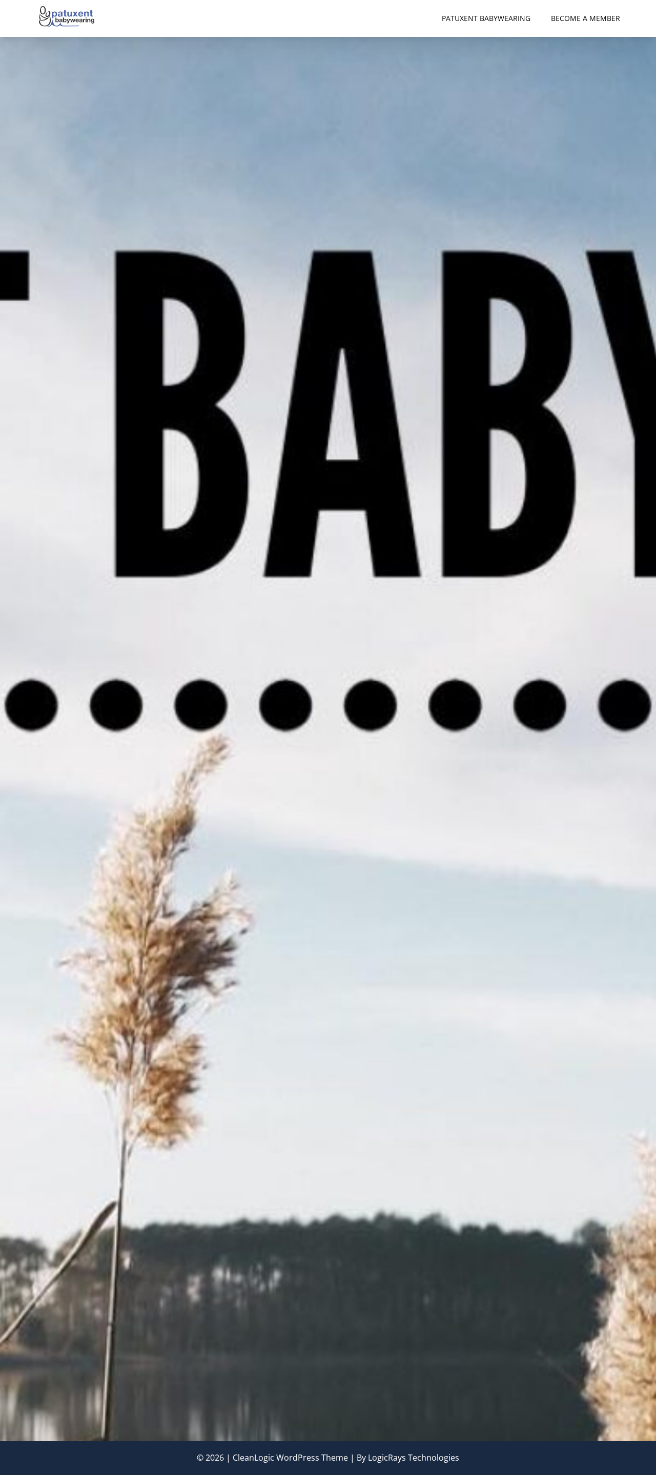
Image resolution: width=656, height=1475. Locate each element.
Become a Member (585, 18)
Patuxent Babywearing (486, 18)
